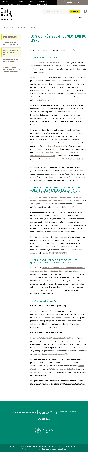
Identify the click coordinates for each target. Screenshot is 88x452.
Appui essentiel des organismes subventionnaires (10, 69)
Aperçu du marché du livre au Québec (10, 44)
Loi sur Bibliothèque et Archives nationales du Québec (54, 338)
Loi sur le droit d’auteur (50, 63)
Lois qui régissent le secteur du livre (10, 52)
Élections (5, 1)
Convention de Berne (55, 146)
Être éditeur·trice (8, 27)
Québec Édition (72, 3)
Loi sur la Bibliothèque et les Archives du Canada (51, 318)
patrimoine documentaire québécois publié (50, 354)
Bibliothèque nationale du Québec (61, 369)
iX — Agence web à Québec (53, 449)
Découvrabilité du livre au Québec (10, 61)
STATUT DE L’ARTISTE (58, 253)
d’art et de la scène (76, 201)
